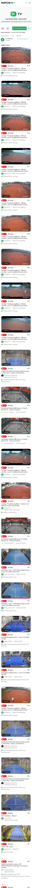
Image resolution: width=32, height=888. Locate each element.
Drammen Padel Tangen (11, 820)
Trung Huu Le (8, 818)
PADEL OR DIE (8, 641)
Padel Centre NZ (21, 574)
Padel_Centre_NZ (9, 574)
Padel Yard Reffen (9, 886)
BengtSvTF (7, 72)
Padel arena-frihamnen (10, 375)
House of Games (21, 412)
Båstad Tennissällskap (19, 72)
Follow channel (23, 39)
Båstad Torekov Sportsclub (12, 510)
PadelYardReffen (9, 884)
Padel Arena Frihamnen (10, 377)
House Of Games (9, 412)
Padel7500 (7, 849)
